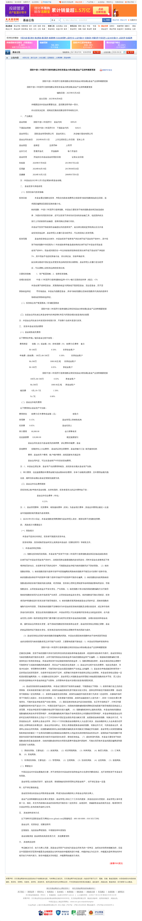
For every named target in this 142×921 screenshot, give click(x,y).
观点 (84, 26)
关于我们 (21, 892)
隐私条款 (80, 892)
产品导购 (90, 2)
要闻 (80, 26)
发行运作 (34, 58)
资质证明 (30, 892)
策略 (80, 29)
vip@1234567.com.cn (65, 895)
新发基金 (24, 29)
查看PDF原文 (107, 70)
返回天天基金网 (67, 2)
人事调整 (59, 58)
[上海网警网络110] (45, 913)
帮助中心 (109, 2)
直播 (94, 29)
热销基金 (128, 29)
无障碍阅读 (119, 2)
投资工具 (51, 26)
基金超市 (104, 29)
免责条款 (70, 892)
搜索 (106, 20)
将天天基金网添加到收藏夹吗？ (84, 888)
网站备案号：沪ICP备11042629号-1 (100, 905)
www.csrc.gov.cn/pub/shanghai (81, 902)
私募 (43, 29)
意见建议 (101, 892)
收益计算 (59, 29)
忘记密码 (35, 2)
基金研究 (73, 29)
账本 (65, 29)
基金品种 (17, 29)
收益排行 (120, 29)
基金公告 (28, 20)
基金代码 (115, 20)
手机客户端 (47, 2)
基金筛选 (51, 29)
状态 (30, 29)
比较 (65, 26)
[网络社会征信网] (62, 913)
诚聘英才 (121, 892)
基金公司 (123, 20)
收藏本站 (9, 2)
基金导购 (112, 29)
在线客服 (111, 892)
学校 (88, 26)
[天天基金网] (13, 20)
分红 (35, 29)
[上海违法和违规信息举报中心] (79, 913)
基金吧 (89, 29)
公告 (39, 29)
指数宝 (127, 26)
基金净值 (17, 26)
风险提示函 (91, 892)
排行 (30, 26)
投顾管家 (24, 26)
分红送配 (42, 58)
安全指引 (60, 892)
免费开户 (26, 2)
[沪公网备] (96, 913)
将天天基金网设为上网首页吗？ (58, 888)
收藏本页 (132, 20)
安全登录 (18, 2)
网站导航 (130, 2)
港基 (39, 26)
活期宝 (111, 26)
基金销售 (67, 58)
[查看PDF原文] (116, 863)
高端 (134, 26)
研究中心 (40, 892)
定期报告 (50, 58)
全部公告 (25, 58)
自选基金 (101, 2)
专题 (94, 26)
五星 (134, 29)
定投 (35, 26)
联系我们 (50, 892)
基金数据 (9, 26)
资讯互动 (73, 26)
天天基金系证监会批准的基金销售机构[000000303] (50, 898)
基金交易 (78, 2)
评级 (43, 26)
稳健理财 (120, 26)
